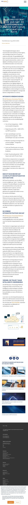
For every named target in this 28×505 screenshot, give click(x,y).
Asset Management (6, 436)
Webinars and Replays (6, 473)
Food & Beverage (5, 452)
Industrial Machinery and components (9, 457)
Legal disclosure (5, 483)
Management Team (6, 481)
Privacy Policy (5, 484)
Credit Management (6, 437)
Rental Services (5, 455)
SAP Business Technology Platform (13, 99)
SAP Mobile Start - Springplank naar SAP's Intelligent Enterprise (13, 376)
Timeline (4, 480)
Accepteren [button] (11, 502)
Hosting (4, 466)
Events (4, 474)
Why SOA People (5, 479)
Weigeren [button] (18, 502)
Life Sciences (5, 453)
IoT (3, 446)
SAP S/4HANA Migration (6, 443)
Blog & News (5, 472)
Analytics (4, 447)
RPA (3, 445)
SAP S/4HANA (15, 302)
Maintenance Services (6, 458)
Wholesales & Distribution (7, 454)
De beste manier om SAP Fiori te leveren (9, 414)
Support (4, 465)
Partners (4, 482)
